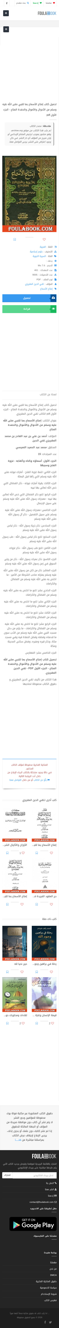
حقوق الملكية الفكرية (46, 1281)
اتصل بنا (50, 1183)
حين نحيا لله (20, 964)
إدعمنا (51, 1196)
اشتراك (7, 1175)
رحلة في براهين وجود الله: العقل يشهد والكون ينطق (44, 964)
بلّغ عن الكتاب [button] (40, 780)
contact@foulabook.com (42, 1202)
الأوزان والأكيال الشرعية (14, 845)
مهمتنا (49, 3)
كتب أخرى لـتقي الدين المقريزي (39, 800)
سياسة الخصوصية (48, 1288)
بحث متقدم (21, 3)
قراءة (26, 308)
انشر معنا (50, 1189)
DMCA (53, 1275)
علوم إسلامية (36, 252)
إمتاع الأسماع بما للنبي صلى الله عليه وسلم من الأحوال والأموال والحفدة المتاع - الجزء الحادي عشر (14, 897)
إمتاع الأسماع (46, 289)
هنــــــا (18, 1139)
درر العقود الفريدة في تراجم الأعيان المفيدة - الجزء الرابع (44, 897)
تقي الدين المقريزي (34, 284)
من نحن (53, 1269)
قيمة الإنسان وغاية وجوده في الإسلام (44, 1016)
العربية (43, 247)
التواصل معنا (15, 780)
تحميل (26, 298)
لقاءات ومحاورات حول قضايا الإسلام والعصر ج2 (14, 1016)
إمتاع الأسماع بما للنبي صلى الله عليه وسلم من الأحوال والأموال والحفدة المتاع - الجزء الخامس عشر (44, 845)
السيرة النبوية (39, 256)
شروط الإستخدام (49, 1294)
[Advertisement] (29, 66)
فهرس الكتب (50, 1300)
